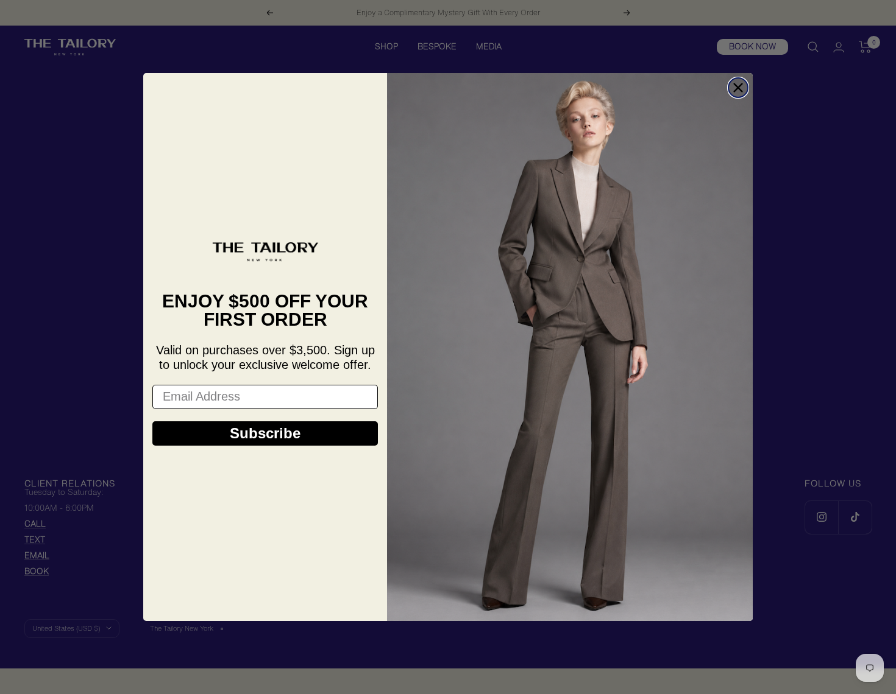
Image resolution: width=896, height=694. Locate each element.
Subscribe (265, 433)
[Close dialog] (738, 87)
